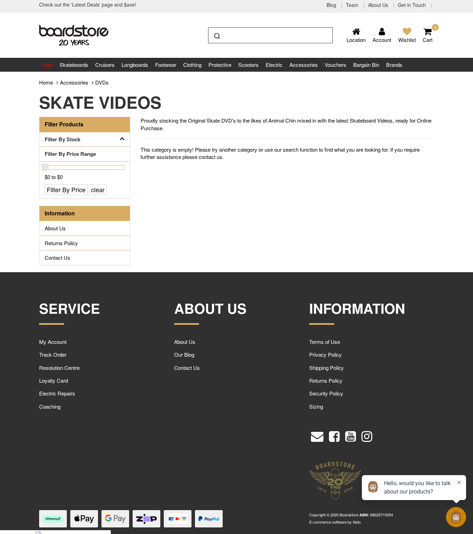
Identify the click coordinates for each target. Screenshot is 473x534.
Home (46, 82)
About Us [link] (55, 228)
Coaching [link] (50, 406)
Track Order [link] (52, 354)
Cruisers (105, 64)
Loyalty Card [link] (53, 380)
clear (98, 189)
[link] (334, 434)
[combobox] (270, 35)
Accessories (303, 64)
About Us (379, 4)
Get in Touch (412, 4)
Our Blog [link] (184, 354)
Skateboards (74, 64)
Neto (357, 522)
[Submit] (216, 34)
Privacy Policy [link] (325, 354)
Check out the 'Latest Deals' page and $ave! (87, 4)
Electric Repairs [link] (57, 393)
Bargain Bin (366, 64)
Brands (394, 64)
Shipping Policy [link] (326, 367)
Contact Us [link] (57, 257)
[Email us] (317, 434)
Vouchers (335, 64)
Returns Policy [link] (61, 243)
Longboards (135, 64)
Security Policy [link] (326, 393)
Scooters (248, 64)
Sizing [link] (316, 406)
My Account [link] (52, 341)
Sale (48, 64)
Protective (219, 64)
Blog (332, 4)
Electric (274, 64)
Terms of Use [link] (324, 341)
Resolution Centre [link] (59, 367)
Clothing (192, 64)
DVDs (102, 82)
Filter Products (64, 124)
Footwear (165, 64)
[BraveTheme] (73, 34)
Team (353, 4)
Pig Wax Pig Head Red (42, 507)
